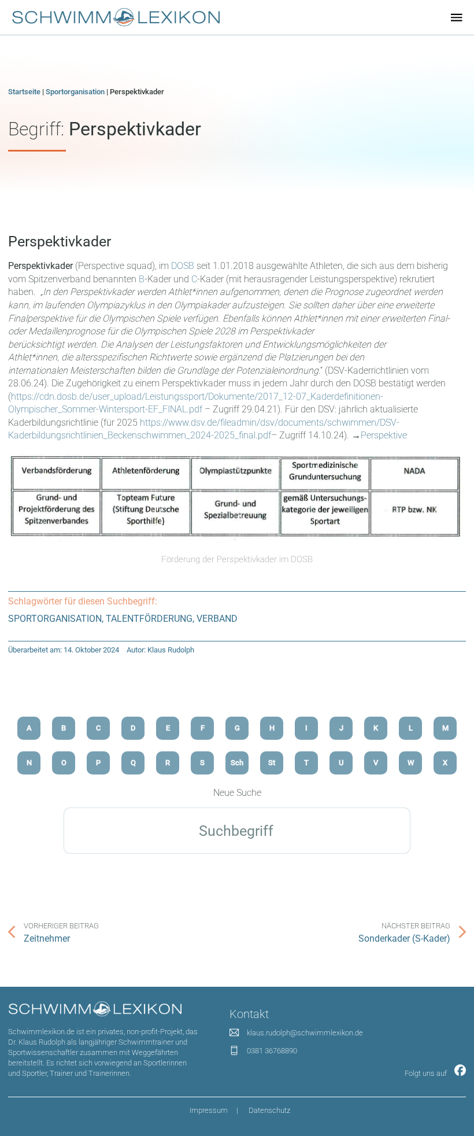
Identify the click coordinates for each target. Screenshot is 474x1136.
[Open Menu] (456, 17)
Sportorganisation (75, 91)
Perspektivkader (59, 241)
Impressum (209, 1110)
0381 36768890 (272, 1050)
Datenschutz (269, 1110)
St (271, 762)
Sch (237, 762)
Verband (217, 618)
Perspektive (384, 435)
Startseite (24, 91)
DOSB (182, 265)
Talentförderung (149, 618)
